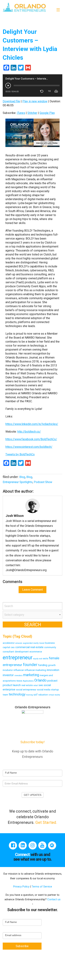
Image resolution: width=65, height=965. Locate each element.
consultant (8, 651)
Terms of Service (42, 886)
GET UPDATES (32, 794)
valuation (43, 694)
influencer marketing (35, 670)
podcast (52, 680)
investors (18, 675)
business (50, 643)
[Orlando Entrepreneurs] (24, 7)
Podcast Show (43, 482)
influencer (19, 670)
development (22, 651)
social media (43, 689)
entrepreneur (17, 657)
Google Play (47, 113)
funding (42, 665)
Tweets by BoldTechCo (20, 454)
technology (17, 694)
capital (6, 647)
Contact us (53, 899)
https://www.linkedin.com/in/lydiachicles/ (31, 424)
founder (30, 664)
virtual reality (54, 695)
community (50, 647)
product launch (12, 685)
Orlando (40, 680)
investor (8, 675)
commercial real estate (29, 647)
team (5, 694)
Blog (22, 477)
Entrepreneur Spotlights (17, 482)
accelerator (9, 643)
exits (45, 658)
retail (35, 685)
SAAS (41, 685)
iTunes (21, 113)
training (29, 695)
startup (55, 689)
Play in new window (34, 101)
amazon (18, 643)
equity (35, 658)
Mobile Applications (25, 681)
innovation (53, 670)
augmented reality (31, 643)
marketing (31, 675)
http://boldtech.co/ (29, 431)
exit (40, 658)
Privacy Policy (21, 886)
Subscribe (22, 946)
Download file (11, 101)
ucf (36, 694)
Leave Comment (32, 589)
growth (52, 665)
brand (41, 643)
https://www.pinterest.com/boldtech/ (28, 447)
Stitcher (32, 113)
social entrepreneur (26, 689)
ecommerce (35, 651)
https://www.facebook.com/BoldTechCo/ (31, 439)
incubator (8, 670)
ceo (13, 647)
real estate (27, 685)
